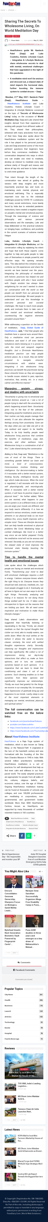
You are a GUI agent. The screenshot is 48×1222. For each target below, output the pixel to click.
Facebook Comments (25, 970)
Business (9, 916)
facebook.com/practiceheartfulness (26, 721)
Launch (8, 1011)
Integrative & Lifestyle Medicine (16, 828)
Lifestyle (8, 36)
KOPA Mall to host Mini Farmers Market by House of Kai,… (24, 1074)
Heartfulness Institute (13, 825)
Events (29, 877)
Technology (10, 1022)
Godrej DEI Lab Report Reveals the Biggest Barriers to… (30, 1176)
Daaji (33, 818)
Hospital (8, 1033)
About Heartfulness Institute (19, 818)
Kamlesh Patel (33, 828)
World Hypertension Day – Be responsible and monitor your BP (11, 857)
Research (9, 877)
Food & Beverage (12, 1039)
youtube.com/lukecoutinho (21, 724)
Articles (8, 1017)
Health (16, 36)
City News (9, 995)
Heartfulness (10, 741)
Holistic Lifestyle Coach (30, 825)
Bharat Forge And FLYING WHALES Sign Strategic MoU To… (30, 1163)
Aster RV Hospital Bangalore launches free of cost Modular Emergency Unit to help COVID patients (36, 859)
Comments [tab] (25, 962)
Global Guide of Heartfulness (15, 822)
